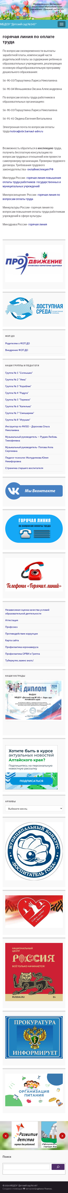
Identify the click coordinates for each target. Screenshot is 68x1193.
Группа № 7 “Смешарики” (19, 412)
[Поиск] (58, 1167)
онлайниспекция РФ (40, 169)
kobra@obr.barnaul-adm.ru (26, 131)
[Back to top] (60, 1185)
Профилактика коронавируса (21, 646)
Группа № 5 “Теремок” (18, 399)
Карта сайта (12, 640)
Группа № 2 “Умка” (15, 379)
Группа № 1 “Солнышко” (19, 372)
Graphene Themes (43, 1188)
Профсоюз (11, 626)
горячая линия (37, 224)
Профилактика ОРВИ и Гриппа (22, 653)
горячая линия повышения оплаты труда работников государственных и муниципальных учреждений (32, 182)
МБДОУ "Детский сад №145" (18, 24)
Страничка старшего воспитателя (24, 467)
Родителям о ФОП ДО (17, 343)
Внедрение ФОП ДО (16, 349)
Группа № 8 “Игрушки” (17, 419)
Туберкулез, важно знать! (19, 660)
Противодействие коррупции (21, 633)
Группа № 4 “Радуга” (17, 392)
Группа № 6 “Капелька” (18, 406)
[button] (7, 706)
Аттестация (11, 620)
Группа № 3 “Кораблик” (18, 386)
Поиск (7, 1156)
